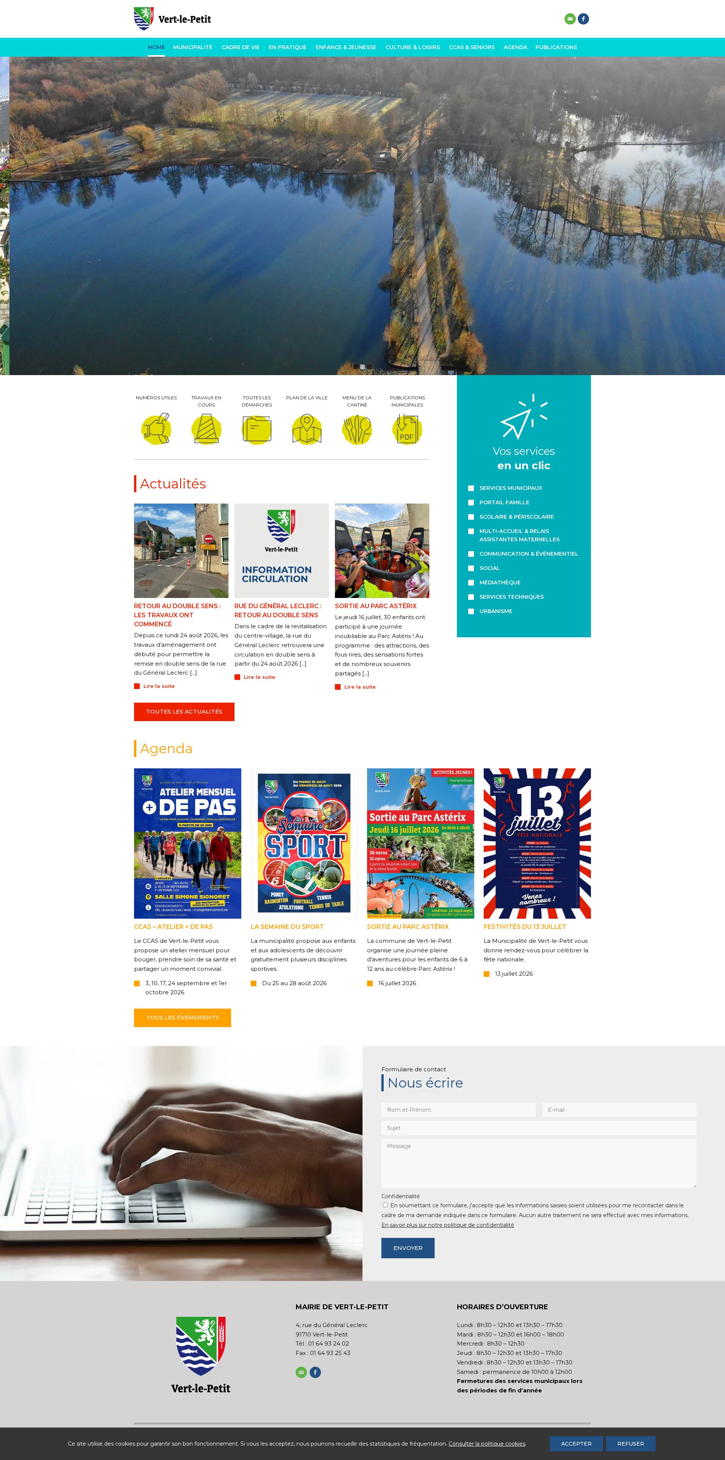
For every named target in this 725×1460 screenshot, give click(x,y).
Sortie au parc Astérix (375, 606)
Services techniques (512, 596)
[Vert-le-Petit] (172, 19)
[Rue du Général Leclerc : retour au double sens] (281, 551)
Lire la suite (159, 686)
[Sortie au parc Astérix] (382, 551)
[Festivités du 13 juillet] (537, 843)
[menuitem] (158, 47)
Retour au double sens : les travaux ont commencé (177, 615)
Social (490, 568)
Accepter (576, 1443)
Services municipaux (511, 488)
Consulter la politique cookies (487, 1443)
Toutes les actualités (184, 711)
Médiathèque (500, 582)
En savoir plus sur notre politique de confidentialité (447, 1225)
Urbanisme (496, 611)
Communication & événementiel (529, 553)
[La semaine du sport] (304, 843)
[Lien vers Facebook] (583, 19)
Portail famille (504, 502)
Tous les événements (182, 1017)
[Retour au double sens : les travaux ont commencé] (181, 551)
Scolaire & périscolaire (517, 516)
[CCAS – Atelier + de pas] (187, 843)
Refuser (630, 1443)
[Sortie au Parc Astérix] (420, 843)
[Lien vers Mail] (570, 19)
